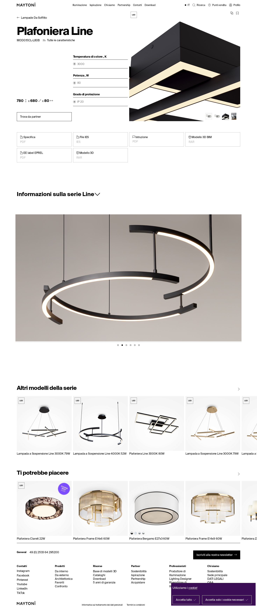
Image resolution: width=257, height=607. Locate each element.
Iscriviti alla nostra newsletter (215, 554)
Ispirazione (95, 5)
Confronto (61, 586)
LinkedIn (22, 588)
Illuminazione (80, 5)
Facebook (23, 575)
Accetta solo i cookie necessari (224, 599)
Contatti (137, 5)
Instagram (23, 570)
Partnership (124, 5)
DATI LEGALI (215, 578)
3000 (80, 63)
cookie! (192, 587)
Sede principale (217, 575)
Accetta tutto (184, 599)
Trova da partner (30, 116)
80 (79, 82)
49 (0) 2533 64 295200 (44, 552)
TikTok (21, 592)
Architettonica (64, 578)
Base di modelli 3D (105, 571)
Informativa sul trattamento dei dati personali (102, 605)
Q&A (210, 582)
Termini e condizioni (136, 605)
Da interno (61, 571)
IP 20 (80, 101)
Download (150, 5)
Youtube (22, 584)
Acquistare (138, 582)
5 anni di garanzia (104, 582)
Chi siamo (109, 5)
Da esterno (62, 575)
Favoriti (59, 582)
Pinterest (22, 579)
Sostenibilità (139, 571)
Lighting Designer (180, 578)
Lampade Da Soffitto (34, 17)
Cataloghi (99, 575)
